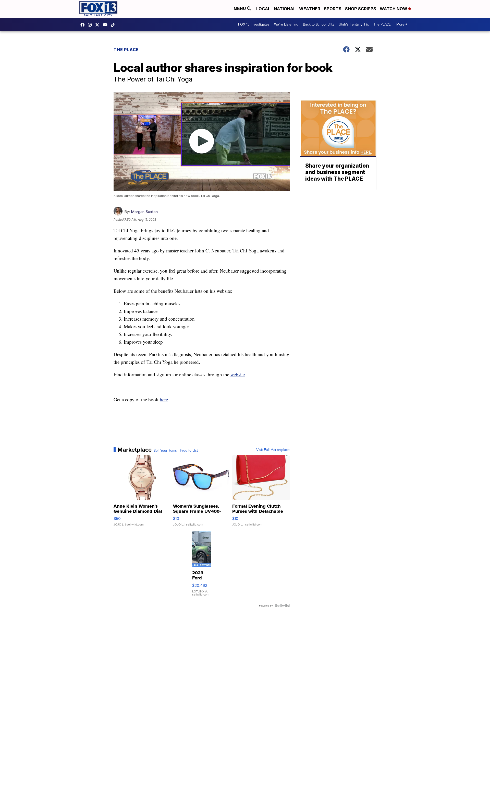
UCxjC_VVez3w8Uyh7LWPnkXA (106, 25)
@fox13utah (114, 25)
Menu (240, 8)
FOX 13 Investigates (254, 24)
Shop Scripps (360, 8)
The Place (126, 49)
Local (263, 8)
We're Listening (286, 24)
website (237, 374)
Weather (309, 8)
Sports (332, 8)
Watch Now (394, 8)
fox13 (98, 25)
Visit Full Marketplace (273, 449)
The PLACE (382, 24)
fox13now (91, 25)
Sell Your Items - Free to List (176, 450)
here (164, 399)
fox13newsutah (83, 25)
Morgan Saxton (144, 211)
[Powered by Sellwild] (282, 605)
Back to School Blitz (318, 24)
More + (401, 24)
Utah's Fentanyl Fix (354, 24)
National (285, 8)
